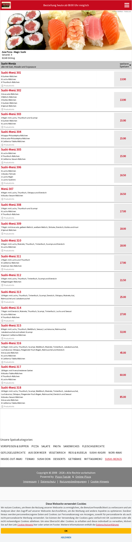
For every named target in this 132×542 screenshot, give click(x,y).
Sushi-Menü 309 (11, 224)
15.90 (123, 120)
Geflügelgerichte (13, 452)
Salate (45, 446)
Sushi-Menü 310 (11, 240)
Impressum (30, 481)
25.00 (123, 297)
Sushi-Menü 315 (11, 325)
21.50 (123, 280)
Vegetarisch (57, 452)
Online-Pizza (83, 476)
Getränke (74, 459)
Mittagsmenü (93, 459)
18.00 (123, 228)
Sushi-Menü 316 (11, 343)
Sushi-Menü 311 (11, 256)
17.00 (123, 211)
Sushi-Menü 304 (11, 132)
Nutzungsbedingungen (73, 481)
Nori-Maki (115, 452)
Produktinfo (9, 85)
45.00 (123, 352)
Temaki (30, 459)
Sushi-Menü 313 (11, 292)
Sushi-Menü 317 (11, 367)
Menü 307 (7, 189)
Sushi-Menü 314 (11, 308)
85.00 (123, 397)
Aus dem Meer (37, 452)
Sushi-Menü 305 (11, 149)
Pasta (57, 446)
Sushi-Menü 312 (11, 275)
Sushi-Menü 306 (11, 167)
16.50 (123, 175)
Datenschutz (48, 481)
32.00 (123, 332)
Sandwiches (71, 446)
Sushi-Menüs (113, 459)
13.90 (123, 79)
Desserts (59, 459)
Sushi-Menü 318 (11, 387)
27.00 (123, 314)
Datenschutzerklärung (107, 524)
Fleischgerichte (93, 446)
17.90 (123, 262)
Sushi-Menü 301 (11, 72)
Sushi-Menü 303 (11, 114)
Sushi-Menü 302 (11, 90)
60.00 (123, 375)
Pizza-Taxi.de (63, 476)
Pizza (35, 446)
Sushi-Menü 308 (11, 205)
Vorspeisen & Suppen (15, 446)
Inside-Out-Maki (11, 459)
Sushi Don (44, 459)
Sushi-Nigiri (98, 452)
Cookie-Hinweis (100, 481)
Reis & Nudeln (77, 452)
